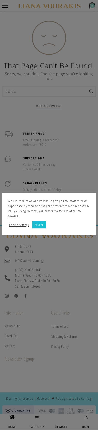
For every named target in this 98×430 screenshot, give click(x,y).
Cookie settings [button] (19, 225)
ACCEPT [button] (39, 225)
